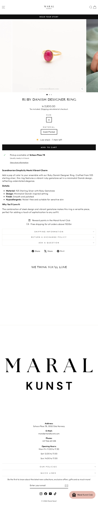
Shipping (44, 109)
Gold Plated (49, 131)
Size (49, 115)
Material (49, 127)
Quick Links (48, 473)
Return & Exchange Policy (49, 237)
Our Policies (48, 467)
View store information (19, 162)
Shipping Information (49, 232)
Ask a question (49, 243)
